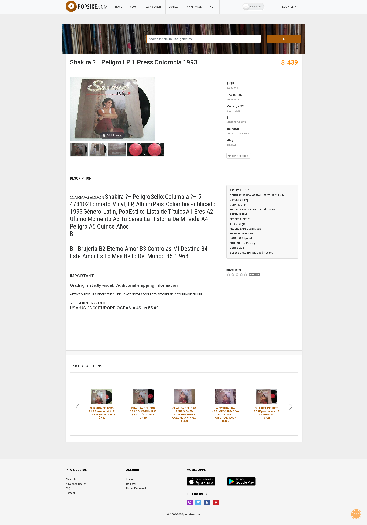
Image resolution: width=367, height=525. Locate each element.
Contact (174, 6)
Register (131, 484)
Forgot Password (136, 488)
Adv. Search (154, 6)
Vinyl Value (194, 6)
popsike (93, 7)
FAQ (212, 6)
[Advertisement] (262, 318)
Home (119, 6)
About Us (71, 479)
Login (129, 479)
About (135, 6)
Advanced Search (76, 484)
